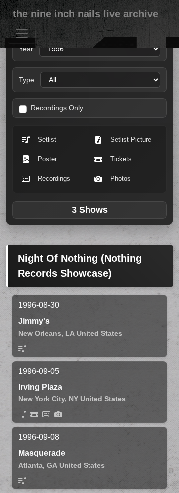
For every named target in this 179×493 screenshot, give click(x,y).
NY (73, 399)
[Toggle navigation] (22, 34)
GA (52, 465)
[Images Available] (58, 414)
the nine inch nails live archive (85, 13)
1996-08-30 (38, 305)
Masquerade (41, 453)
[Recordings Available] (46, 414)
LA (70, 333)
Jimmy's (34, 321)
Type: (27, 80)
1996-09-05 (38, 371)
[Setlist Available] (22, 349)
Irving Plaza (40, 387)
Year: (27, 49)
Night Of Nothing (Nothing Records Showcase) (80, 266)
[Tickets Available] (34, 414)
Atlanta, (31, 465)
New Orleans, (40, 333)
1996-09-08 (38, 437)
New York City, (42, 399)
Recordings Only (57, 108)
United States (99, 333)
